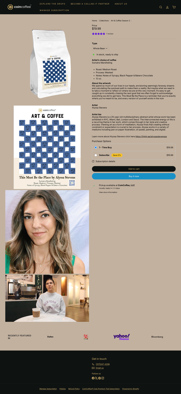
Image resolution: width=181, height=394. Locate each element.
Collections (104, 21)
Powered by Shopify (130, 389)
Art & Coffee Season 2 (120, 21)
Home (94, 21)
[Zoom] (47, 62)
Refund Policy (74, 389)
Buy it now (134, 176)
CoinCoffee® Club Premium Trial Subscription (101, 389)
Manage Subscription (54, 10)
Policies (62, 389)
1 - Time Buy (105, 147)
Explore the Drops (52, 4)
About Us (121, 4)
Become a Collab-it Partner (90, 4)
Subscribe (104, 155)
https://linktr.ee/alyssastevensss (151, 136)
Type (94, 43)
